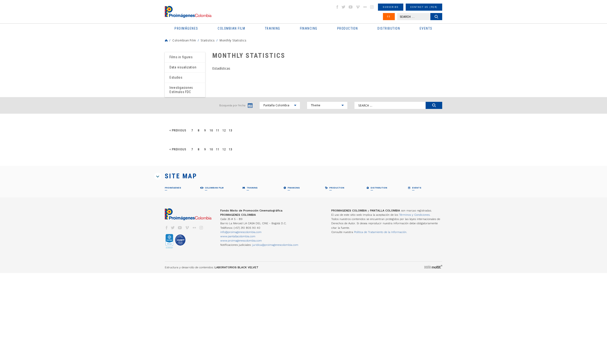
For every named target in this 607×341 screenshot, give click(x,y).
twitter (343, 7)
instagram (372, 7)
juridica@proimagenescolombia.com (275, 245)
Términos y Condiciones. (414, 214)
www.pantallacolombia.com (237, 236)
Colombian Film (184, 40)
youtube (350, 7)
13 (230, 130)
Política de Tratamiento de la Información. (380, 232)
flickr (365, 7)
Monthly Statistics (233, 40)
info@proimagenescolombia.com (241, 232)
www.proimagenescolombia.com (241, 240)
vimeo (357, 7)
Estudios (176, 77)
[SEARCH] (434, 105)
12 (224, 130)
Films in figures (181, 57)
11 (217, 130)
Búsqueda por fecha (232, 105)
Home (166, 40)
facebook (337, 7)
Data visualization (183, 67)
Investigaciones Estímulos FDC (181, 90)
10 (211, 130)
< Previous (177, 130)
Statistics (208, 40)
